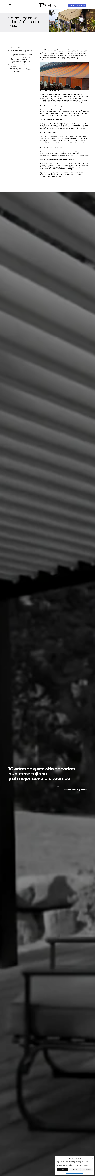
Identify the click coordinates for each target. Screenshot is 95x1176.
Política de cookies (69, 1173)
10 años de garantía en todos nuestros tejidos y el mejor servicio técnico (21, 51)
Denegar (75, 1169)
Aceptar (62, 1169)
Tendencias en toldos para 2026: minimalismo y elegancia (20, 62)
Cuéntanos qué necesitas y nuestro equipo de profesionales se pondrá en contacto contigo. (21, 70)
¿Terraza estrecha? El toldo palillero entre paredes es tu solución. (21, 58)
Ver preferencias (87, 1169)
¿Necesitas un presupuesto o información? (18, 65)
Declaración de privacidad (78, 1173)
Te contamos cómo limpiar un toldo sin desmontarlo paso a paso (21, 55)
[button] (92, 1158)
